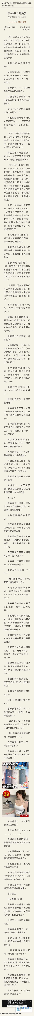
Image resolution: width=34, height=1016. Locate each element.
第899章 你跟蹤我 (8, 5)
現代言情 (8, 3)
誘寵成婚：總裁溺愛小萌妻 (22, 3)
